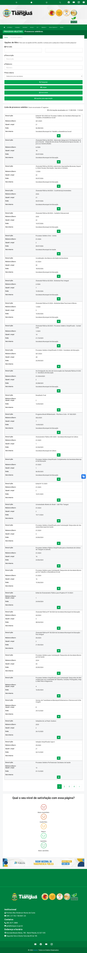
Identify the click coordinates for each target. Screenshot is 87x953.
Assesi (35, 950)
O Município (17, 27)
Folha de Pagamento (53, 27)
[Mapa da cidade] (43, 877)
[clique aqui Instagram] (52, 944)
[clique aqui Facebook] (41, 944)
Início (6, 37)
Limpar (44, 87)
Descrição (10, 55)
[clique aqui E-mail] (35, 944)
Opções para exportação (44, 98)
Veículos (61, 27)
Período (9, 47)
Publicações (43, 27)
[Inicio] (4, 27)
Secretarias (25, 27)
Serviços (32, 27)
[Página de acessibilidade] (46, 2)
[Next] (79, 786)
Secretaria (10, 73)
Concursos (44, 92)
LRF (37, 27)
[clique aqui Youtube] (46, 944)
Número (9, 64)
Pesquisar (44, 82)
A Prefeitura (9, 27)
